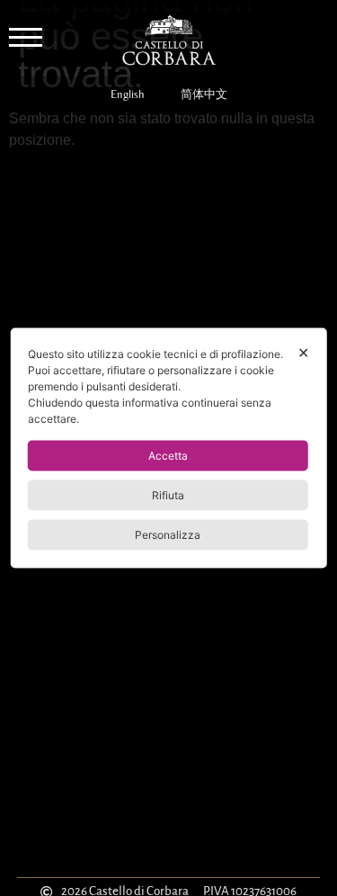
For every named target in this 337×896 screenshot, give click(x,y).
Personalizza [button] (167, 535)
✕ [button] (303, 353)
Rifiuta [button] (168, 495)
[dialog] (168, 448)
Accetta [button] (168, 455)
